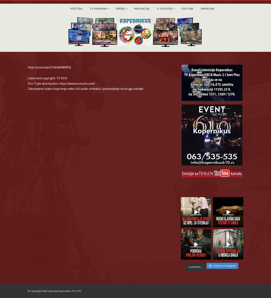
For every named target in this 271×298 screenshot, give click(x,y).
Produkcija (142, 8)
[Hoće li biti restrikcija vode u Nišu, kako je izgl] (228, 244)
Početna (76, 8)
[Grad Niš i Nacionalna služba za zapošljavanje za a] (196, 244)
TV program (98, 8)
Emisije (120, 8)
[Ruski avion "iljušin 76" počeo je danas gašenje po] (228, 212)
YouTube (187, 8)
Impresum (207, 8)
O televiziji (164, 8)
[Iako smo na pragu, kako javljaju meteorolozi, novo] (196, 212)
